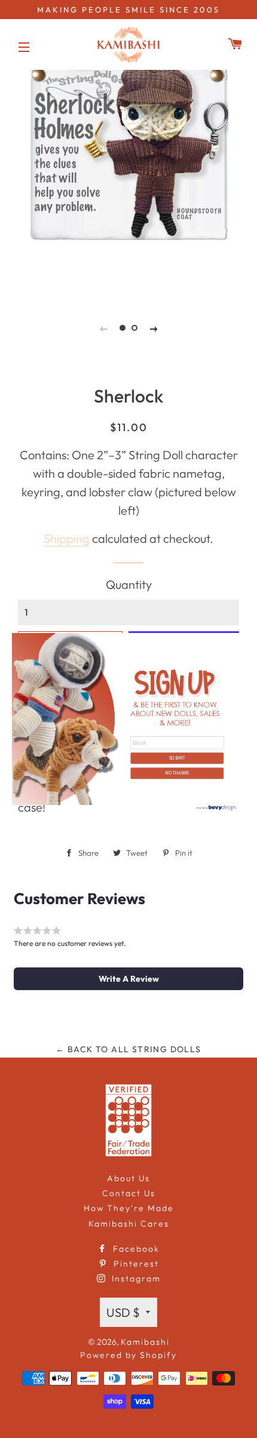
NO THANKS (177, 772)
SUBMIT (177, 757)
